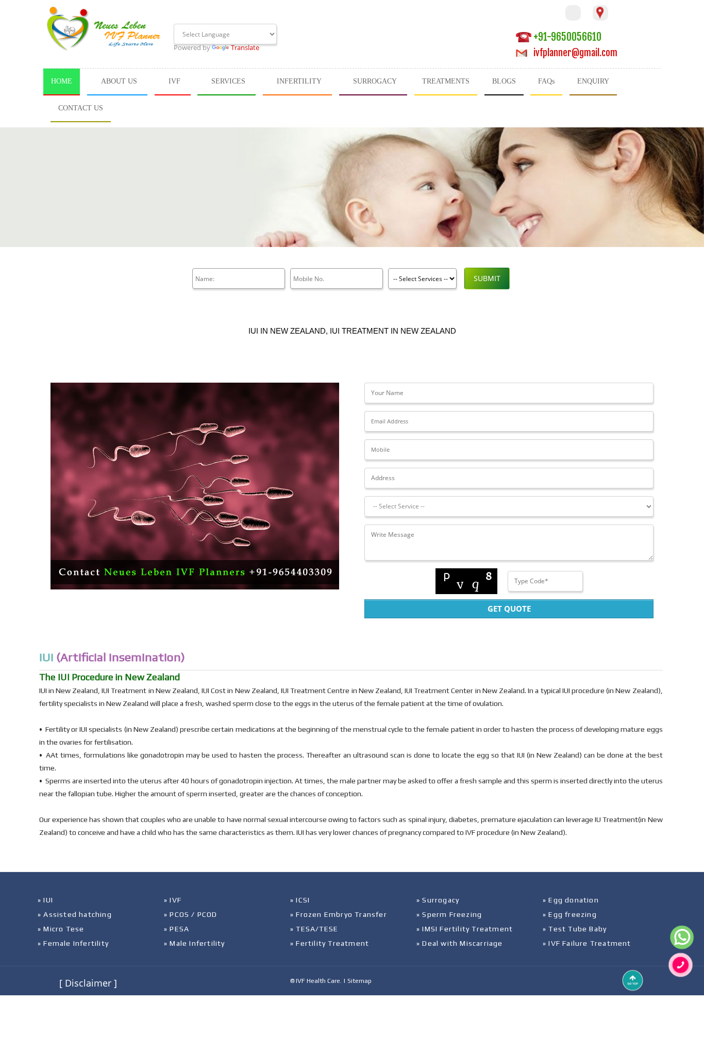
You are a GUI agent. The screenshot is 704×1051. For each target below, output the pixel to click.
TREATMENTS (446, 81)
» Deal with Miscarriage (459, 943)
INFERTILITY (299, 81)
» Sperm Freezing (449, 914)
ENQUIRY (593, 81)
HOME (61, 81)
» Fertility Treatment (329, 943)
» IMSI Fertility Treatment (464, 929)
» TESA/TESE (314, 929)
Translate (245, 47)
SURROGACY (375, 81)
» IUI (45, 900)
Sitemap (359, 980)
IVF (174, 81)
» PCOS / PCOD (190, 914)
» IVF (172, 900)
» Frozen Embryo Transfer (338, 914)
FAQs (546, 81)
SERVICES (228, 81)
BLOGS (504, 81)
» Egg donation (571, 900)
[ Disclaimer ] (88, 983)
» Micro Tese (61, 929)
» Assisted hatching (75, 914)
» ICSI (300, 900)
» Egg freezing (570, 914)
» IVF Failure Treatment (587, 943)
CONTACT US (80, 108)
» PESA (176, 929)
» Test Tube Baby (575, 929)
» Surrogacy (437, 900)
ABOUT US (119, 81)
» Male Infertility (194, 943)
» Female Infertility (73, 943)
